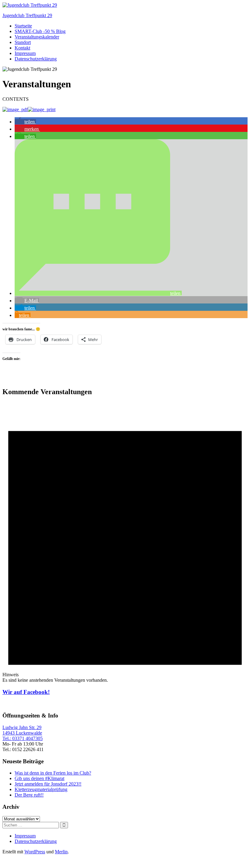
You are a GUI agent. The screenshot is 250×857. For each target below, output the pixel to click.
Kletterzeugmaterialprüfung (41, 789)
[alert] (125, 542)
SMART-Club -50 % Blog (40, 31)
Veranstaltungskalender (37, 36)
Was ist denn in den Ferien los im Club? (53, 772)
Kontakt (22, 47)
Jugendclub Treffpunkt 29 (27, 15)
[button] (25, 121)
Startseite (23, 25)
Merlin (61, 851)
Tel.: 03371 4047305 (22, 738)
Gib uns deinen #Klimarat (39, 778)
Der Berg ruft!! (29, 794)
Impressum (25, 53)
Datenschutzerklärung (36, 58)
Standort (23, 42)
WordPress (34, 851)
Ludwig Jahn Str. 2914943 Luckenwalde (22, 730)
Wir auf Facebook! (26, 692)
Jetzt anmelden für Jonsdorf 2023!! (48, 783)
